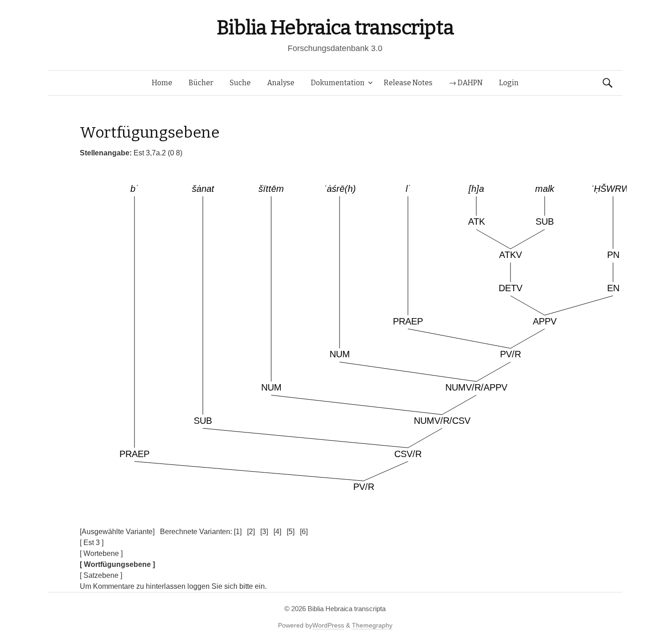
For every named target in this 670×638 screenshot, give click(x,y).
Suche (240, 82)
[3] (264, 531)
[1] (238, 531)
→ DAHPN (466, 82)
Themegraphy (372, 625)
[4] (277, 531)
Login (509, 82)
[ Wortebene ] (101, 553)
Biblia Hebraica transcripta (335, 27)
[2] (251, 531)
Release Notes (408, 82)
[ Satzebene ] (101, 575)
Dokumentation (338, 82)
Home (162, 82)
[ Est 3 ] (91, 542)
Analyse (280, 82)
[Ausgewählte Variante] (117, 531)
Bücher (201, 82)
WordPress (328, 625)
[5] (290, 531)
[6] (304, 531)
